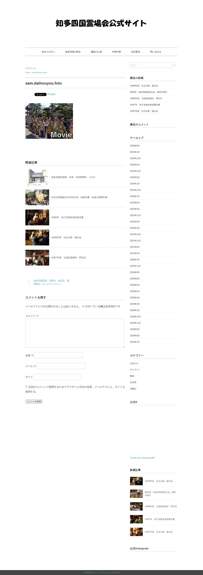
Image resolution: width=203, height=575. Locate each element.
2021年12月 (135, 234)
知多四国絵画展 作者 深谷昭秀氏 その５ (73, 177)
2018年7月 (135, 342)
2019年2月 (135, 310)
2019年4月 (135, 297)
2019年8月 (135, 278)
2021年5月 (135, 253)
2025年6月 (135, 164)
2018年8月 (135, 335)
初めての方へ (48, 51)
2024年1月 (135, 183)
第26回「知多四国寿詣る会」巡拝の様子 (148, 92)
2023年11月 (135, 190)
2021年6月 (135, 247)
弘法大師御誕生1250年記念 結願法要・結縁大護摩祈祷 (79, 197)
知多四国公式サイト (92, 572)
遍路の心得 (96, 51)
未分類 (133, 382)
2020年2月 (135, 259)
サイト (29, 377)
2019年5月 (135, 291)
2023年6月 (135, 202)
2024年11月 (135, 171)
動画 (132, 376)
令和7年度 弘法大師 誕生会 (144, 111)
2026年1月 (135, 152)
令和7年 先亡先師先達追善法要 (145, 105)
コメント (32, 315)
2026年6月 (135, 146)
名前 (29, 355)
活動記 (133, 388)
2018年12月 (135, 316)
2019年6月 (135, 285)
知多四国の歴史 (73, 51)
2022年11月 (135, 215)
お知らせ (134, 363)
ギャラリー (135, 369)
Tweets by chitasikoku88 (142, 457)
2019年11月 (135, 266)
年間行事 (116, 51)
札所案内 (135, 51)
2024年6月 (135, 177)
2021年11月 (135, 240)
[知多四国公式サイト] (101, 11)
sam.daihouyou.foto (39, 72)
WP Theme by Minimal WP (110, 572)
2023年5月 (135, 209)
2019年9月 (135, 272)
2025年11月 (135, 158)
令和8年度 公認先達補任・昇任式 (146, 98)
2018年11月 (135, 323)
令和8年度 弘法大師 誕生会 (66, 237)
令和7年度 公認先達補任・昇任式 (68, 257)
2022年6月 (135, 221)
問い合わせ (155, 51)
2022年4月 (135, 228)
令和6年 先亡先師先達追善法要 (67, 217)
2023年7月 (135, 196)
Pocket (51, 94)
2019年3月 (135, 304)
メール (30, 366)
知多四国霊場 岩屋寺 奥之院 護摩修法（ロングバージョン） (51, 282)
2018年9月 (135, 329)
